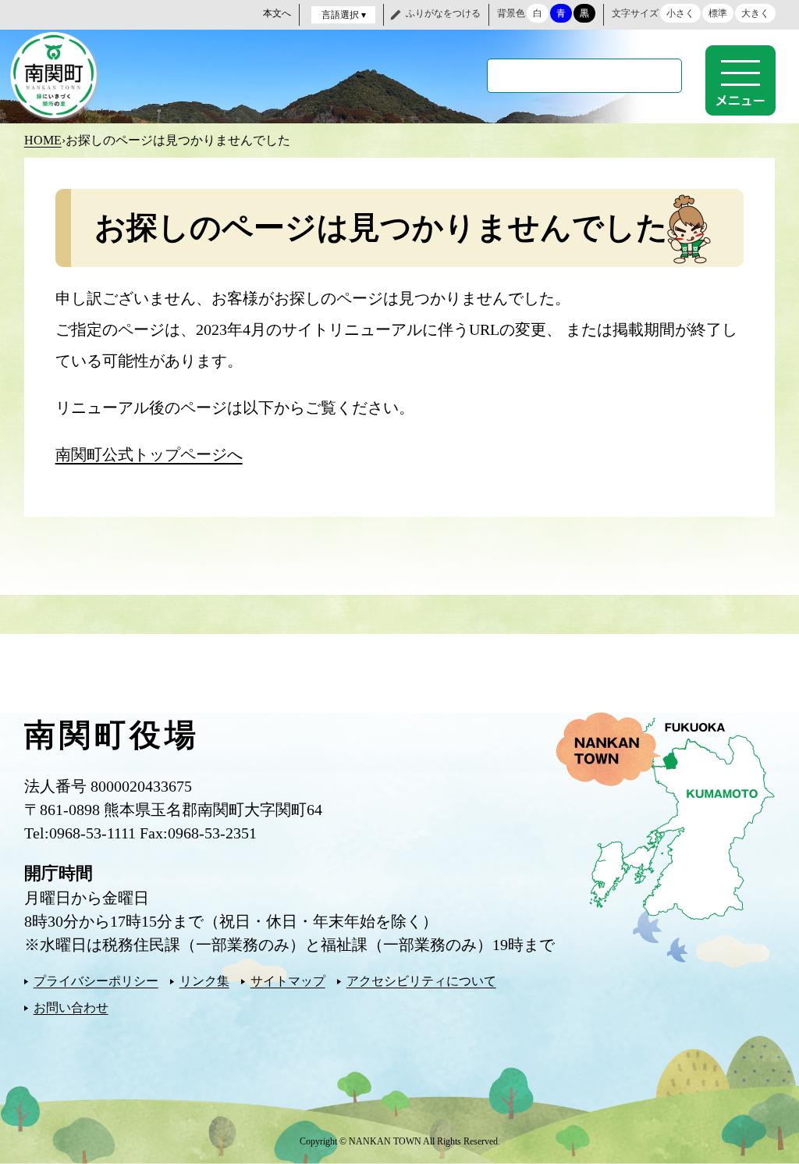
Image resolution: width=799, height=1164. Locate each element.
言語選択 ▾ (343, 14)
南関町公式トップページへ (149, 454)
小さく (680, 13)
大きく (755, 13)
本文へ (277, 13)
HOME (43, 140)
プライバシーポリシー (96, 981)
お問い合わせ (71, 1007)
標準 (717, 13)
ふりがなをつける (443, 13)
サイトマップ (287, 981)
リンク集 (204, 981)
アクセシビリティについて (421, 981)
